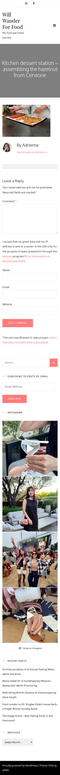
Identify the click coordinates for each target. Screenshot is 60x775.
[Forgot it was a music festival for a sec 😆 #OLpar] (30, 615)
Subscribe (14, 399)
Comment (9, 201)
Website (7, 304)
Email (5, 287)
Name (6, 270)
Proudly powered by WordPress (20, 765)
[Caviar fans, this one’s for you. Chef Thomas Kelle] (30, 448)
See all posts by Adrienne (33, 152)
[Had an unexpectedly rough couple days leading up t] (30, 559)
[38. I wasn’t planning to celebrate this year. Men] (30, 504)
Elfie (50, 765)
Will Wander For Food (12, 20)
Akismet (7, 256)
